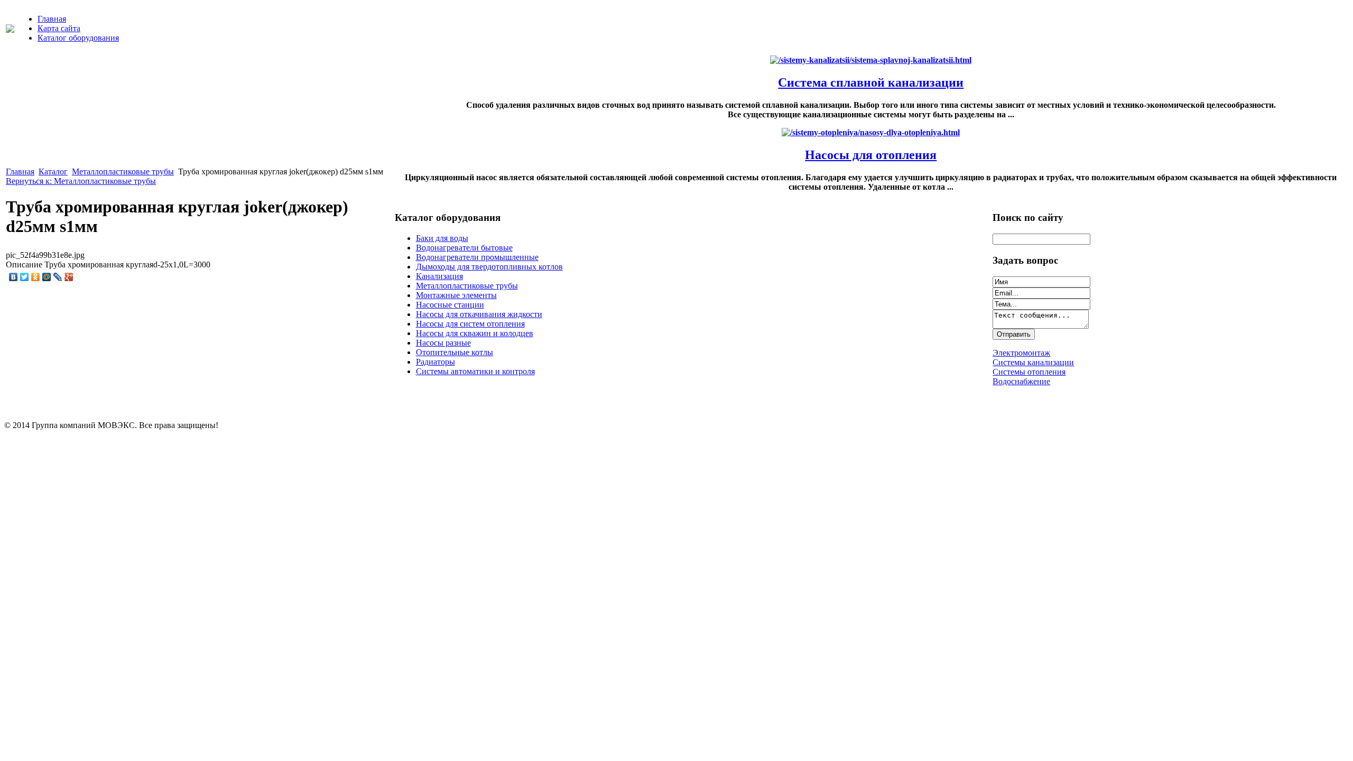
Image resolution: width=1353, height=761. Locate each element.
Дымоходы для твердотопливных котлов (489, 266)
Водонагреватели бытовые (464, 247)
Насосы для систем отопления (470, 323)
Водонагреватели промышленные (477, 257)
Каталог (53, 171)
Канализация (439, 276)
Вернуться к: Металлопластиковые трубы (81, 181)
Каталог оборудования (78, 37)
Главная (52, 18)
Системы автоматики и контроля (475, 371)
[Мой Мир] (46, 277)
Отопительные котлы (454, 352)
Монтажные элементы (456, 295)
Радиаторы (435, 361)
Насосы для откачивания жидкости (479, 314)
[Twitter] (24, 277)
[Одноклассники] (35, 277)
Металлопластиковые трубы (123, 171)
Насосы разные (443, 342)
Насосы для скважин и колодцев (474, 333)
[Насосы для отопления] (871, 132)
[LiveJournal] (57, 277)
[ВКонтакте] (13, 277)
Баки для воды (442, 238)
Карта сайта (59, 28)
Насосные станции (450, 304)
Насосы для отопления (871, 155)
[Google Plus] (69, 277)
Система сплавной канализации (870, 82)
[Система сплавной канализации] (870, 59)
